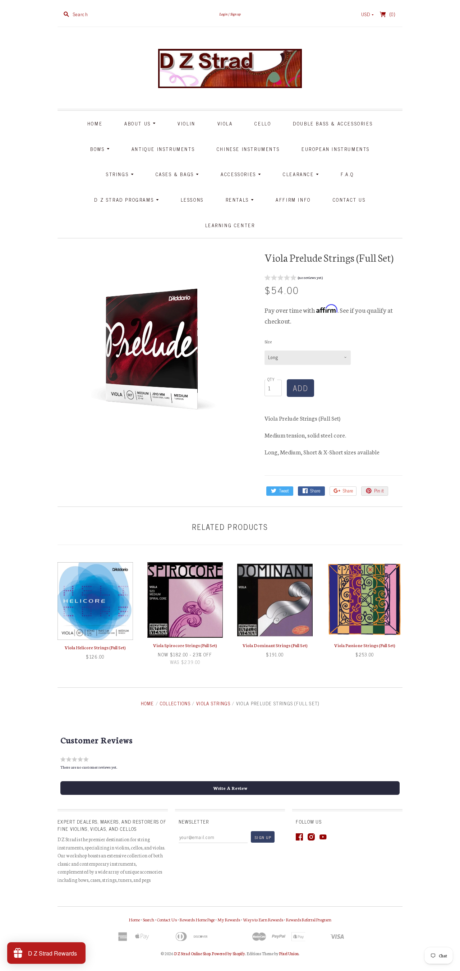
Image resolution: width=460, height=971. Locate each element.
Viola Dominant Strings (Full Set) (275, 645)
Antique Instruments (163, 149)
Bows (98, 149)
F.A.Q (347, 174)
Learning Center (230, 225)
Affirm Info (293, 199)
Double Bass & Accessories (333, 123)
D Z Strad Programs (125, 199)
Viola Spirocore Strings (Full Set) (185, 645)
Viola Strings (213, 703)
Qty (271, 379)
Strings (118, 174)
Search (148, 919)
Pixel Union (289, 953)
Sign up (235, 14)
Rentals (238, 199)
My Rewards (228, 919)
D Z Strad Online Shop (192, 953)
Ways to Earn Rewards (263, 919)
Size (268, 341)
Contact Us (349, 199)
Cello (262, 123)
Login (223, 14)
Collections (175, 703)
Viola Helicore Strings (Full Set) (95, 647)
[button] (293, 278)
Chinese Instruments (248, 149)
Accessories (239, 174)
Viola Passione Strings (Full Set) (364, 645)
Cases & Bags (176, 174)
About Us (138, 123)
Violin (187, 123)
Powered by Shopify (228, 953)
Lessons (192, 199)
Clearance (299, 174)
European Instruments (336, 149)
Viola (225, 123)
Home (94, 123)
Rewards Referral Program (308, 919)
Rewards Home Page (197, 919)
